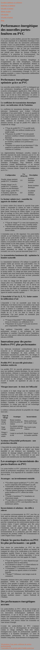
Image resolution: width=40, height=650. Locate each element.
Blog (2, 20)
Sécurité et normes (7, 8)
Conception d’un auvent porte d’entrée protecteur (17, 648)
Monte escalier (6, 11)
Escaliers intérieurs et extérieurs (11, 3)
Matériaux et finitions (8, 6)
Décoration (4, 14)
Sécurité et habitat (7, 17)
